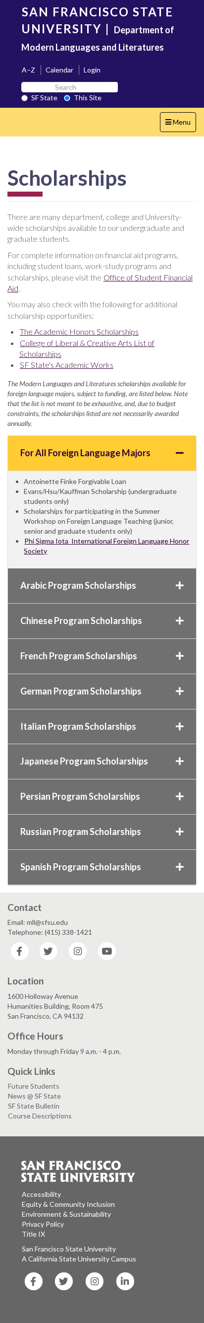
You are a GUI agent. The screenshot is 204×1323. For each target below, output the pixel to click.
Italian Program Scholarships (78, 726)
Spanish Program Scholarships (80, 866)
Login (92, 70)
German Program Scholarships (81, 691)
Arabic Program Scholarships (78, 585)
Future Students (33, 1086)
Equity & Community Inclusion (68, 1204)
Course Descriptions (40, 1116)
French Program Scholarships (78, 655)
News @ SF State (34, 1096)
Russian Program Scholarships (80, 831)
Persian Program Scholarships (80, 796)
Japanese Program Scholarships (84, 761)
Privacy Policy (43, 1224)
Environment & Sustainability (66, 1214)
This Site (88, 97)
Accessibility (41, 1194)
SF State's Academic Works (66, 364)
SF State (44, 97)
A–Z (28, 70)
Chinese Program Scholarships (81, 620)
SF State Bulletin (33, 1106)
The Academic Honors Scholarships (79, 331)
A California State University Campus (79, 1258)
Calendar (59, 70)
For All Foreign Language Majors (85, 452)
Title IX (33, 1234)
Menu (180, 124)
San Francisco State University (69, 1249)
